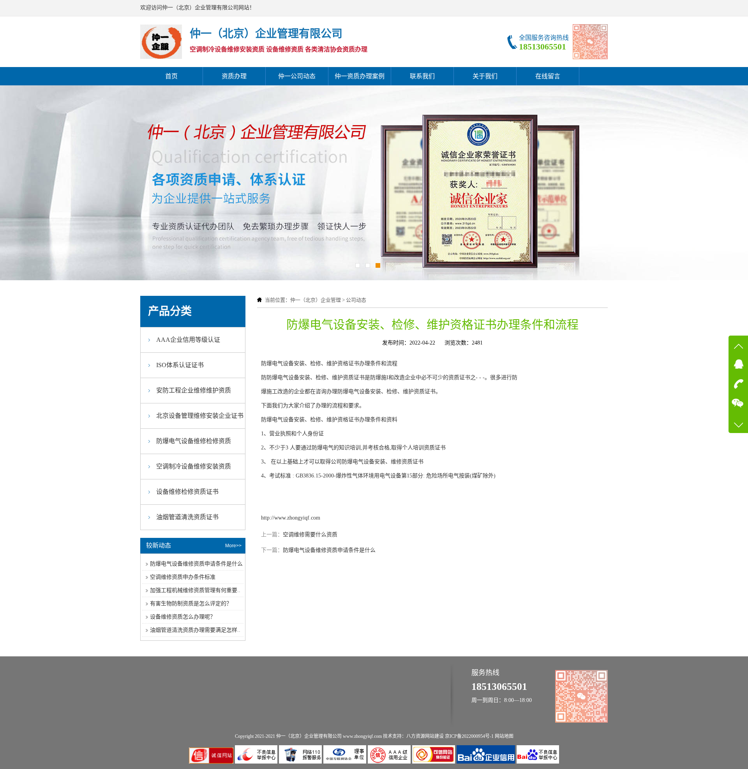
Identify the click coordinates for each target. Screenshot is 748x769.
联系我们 (422, 76)
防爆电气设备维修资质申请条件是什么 (329, 550)
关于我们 (485, 76)
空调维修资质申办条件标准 (182, 577)
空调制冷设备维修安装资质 (193, 466)
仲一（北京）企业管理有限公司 (309, 736)
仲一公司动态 (297, 76)
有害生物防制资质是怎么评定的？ (191, 603)
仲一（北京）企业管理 (315, 300)
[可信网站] (434, 762)
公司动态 (356, 300)
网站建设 (434, 736)
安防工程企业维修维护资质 (193, 390)
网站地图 (504, 736)
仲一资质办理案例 (360, 76)
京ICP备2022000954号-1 (469, 736)
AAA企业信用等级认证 (188, 339)
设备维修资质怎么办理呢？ (182, 617)
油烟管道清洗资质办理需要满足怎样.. (195, 630)
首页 (171, 76)
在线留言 (547, 76)
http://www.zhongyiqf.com (290, 518)
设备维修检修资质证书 (187, 491)
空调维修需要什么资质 (310, 534)
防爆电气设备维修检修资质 (193, 441)
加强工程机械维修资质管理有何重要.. (195, 590)
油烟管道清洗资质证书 (187, 517)
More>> (233, 545)
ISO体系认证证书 (180, 365)
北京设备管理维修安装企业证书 (199, 415)
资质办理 (234, 76)
